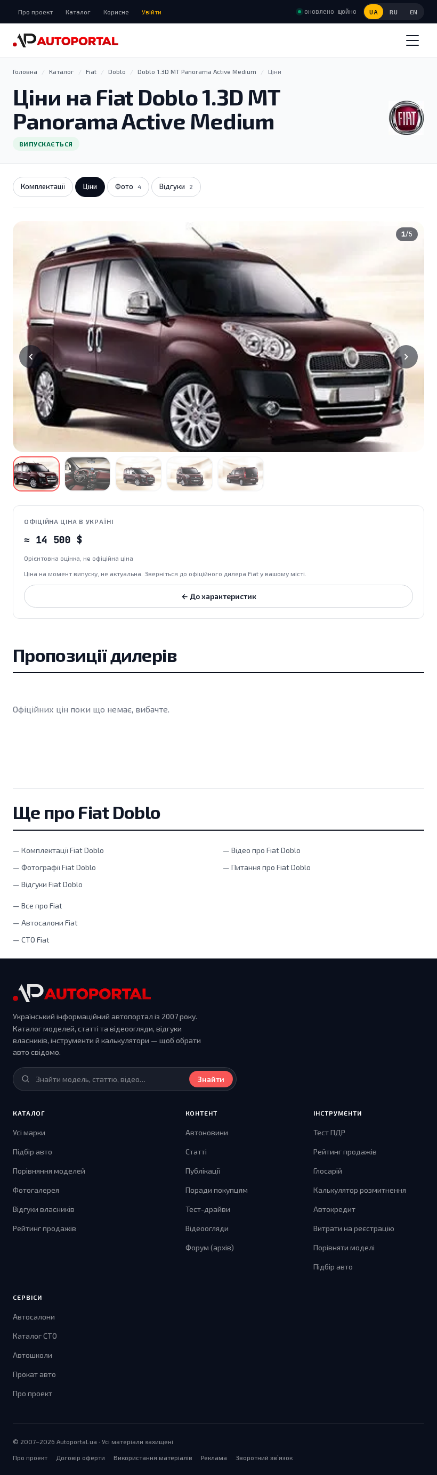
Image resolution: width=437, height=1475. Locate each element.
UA (373, 12)
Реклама (214, 1457)
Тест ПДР (329, 1132)
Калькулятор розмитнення (359, 1189)
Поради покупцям (216, 1189)
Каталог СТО (35, 1335)
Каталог (78, 11)
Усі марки (29, 1132)
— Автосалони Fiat (45, 922)
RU (394, 12)
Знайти (211, 1079)
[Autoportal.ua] (65, 40)
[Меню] (412, 40)
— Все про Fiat (37, 905)
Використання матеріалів (153, 1457)
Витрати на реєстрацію (353, 1228)
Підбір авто (32, 1151)
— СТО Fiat (31, 939)
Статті (196, 1151)
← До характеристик (218, 596)
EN (414, 12)
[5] (240, 473)
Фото (128, 186)
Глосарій (327, 1170)
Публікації (202, 1170)
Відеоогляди (207, 1228)
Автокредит (334, 1209)
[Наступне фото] (406, 356)
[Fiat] (406, 118)
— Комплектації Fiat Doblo (58, 850)
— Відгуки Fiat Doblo (48, 884)
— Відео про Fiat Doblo (262, 850)
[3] (138, 473)
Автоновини (206, 1132)
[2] (87, 473)
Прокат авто (34, 1374)
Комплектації (43, 186)
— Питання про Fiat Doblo (267, 867)
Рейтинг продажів (44, 1228)
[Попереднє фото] (31, 356)
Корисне (116, 11)
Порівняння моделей (49, 1170)
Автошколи (32, 1354)
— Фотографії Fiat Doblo (54, 867)
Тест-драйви (207, 1209)
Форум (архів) (209, 1247)
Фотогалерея (36, 1189)
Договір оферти (80, 1457)
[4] (189, 473)
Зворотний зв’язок (264, 1457)
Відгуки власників (44, 1209)
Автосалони (34, 1316)
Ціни (90, 186)
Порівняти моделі (344, 1247)
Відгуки (176, 186)
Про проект (35, 11)
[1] (36, 473)
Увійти (151, 11)
